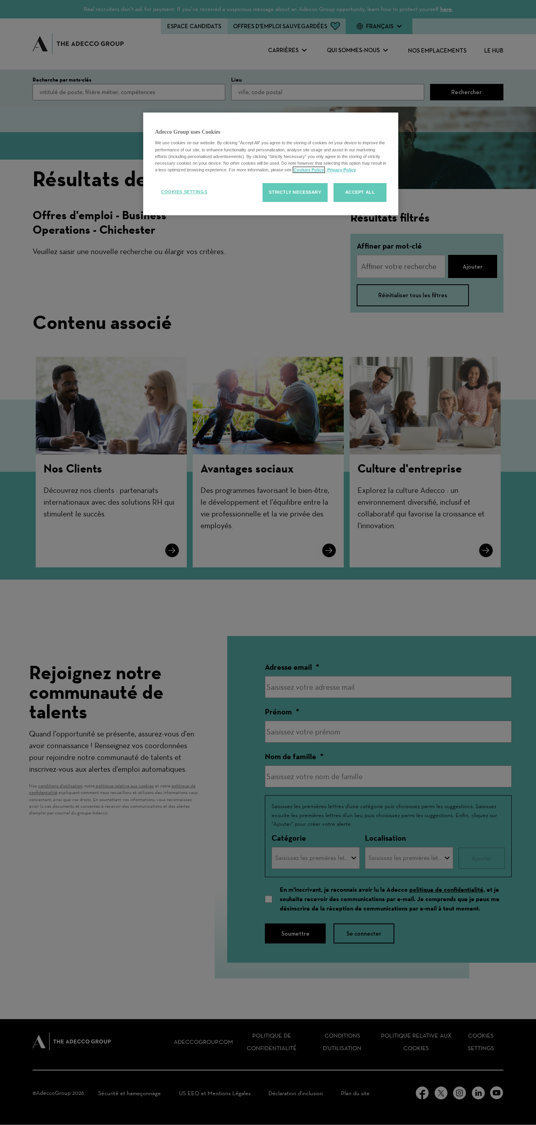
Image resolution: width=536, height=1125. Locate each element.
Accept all (360, 192)
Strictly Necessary (295, 192)
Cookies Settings (184, 191)
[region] (270, 164)
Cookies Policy (309, 169)
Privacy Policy (341, 169)
